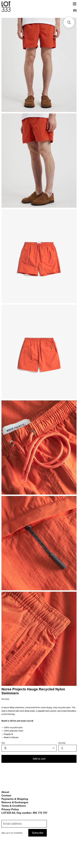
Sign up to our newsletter (11, 833)
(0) (75, 10)
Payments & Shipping (14, 798)
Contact (6, 795)
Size (3, 743)
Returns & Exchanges (14, 802)
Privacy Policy (10, 809)
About (5, 792)
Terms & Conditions (13, 805)
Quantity (61, 743)
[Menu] (74, 3)
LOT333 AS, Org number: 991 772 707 (24, 812)
